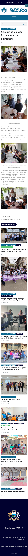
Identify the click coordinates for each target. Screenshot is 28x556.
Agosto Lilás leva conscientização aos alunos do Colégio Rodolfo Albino (14, 337)
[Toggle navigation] (14, 18)
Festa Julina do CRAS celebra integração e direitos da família (12, 460)
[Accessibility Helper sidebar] (26, 5)
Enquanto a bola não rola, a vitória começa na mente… (13, 492)
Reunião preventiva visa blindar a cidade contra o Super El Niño (12, 429)
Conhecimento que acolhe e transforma (10, 400)
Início (3, 23)
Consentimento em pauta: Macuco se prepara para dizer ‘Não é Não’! (13, 250)
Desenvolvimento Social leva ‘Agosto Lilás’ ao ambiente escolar (13, 368)
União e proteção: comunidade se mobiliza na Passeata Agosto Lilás (12, 299)
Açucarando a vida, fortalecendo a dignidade (14, 24)
